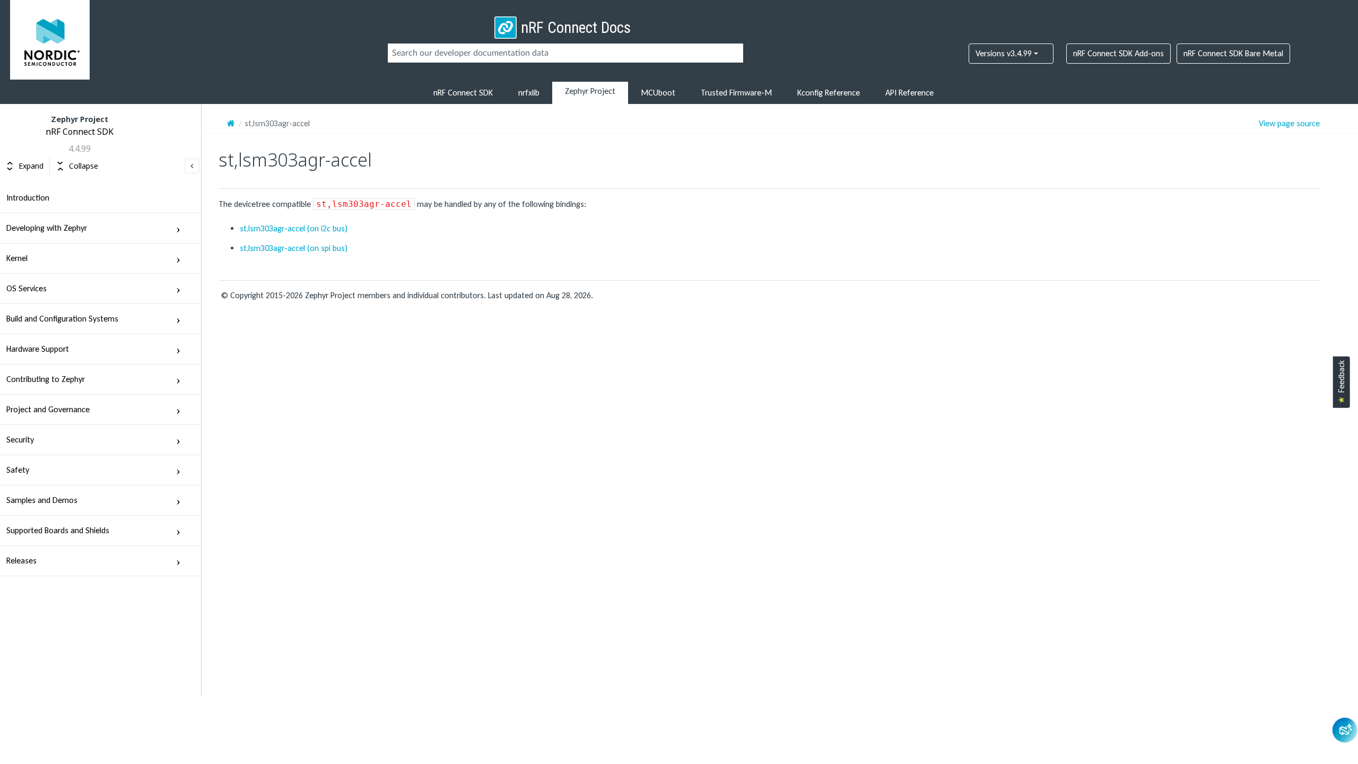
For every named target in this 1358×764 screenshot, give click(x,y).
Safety (17, 470)
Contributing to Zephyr (45, 379)
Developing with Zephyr (46, 228)
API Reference (909, 93)
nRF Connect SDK (463, 93)
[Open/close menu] (178, 228)
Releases (21, 560)
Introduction (27, 198)
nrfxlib (528, 93)
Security (20, 440)
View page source (1289, 123)
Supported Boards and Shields (57, 530)
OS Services (26, 288)
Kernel (17, 258)
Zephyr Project (590, 91)
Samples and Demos (41, 500)
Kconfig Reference (828, 93)
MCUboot (658, 93)
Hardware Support (37, 349)
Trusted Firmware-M (736, 93)
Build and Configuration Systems (62, 319)
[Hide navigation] (192, 166)
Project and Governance (48, 409)
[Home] (231, 123)
